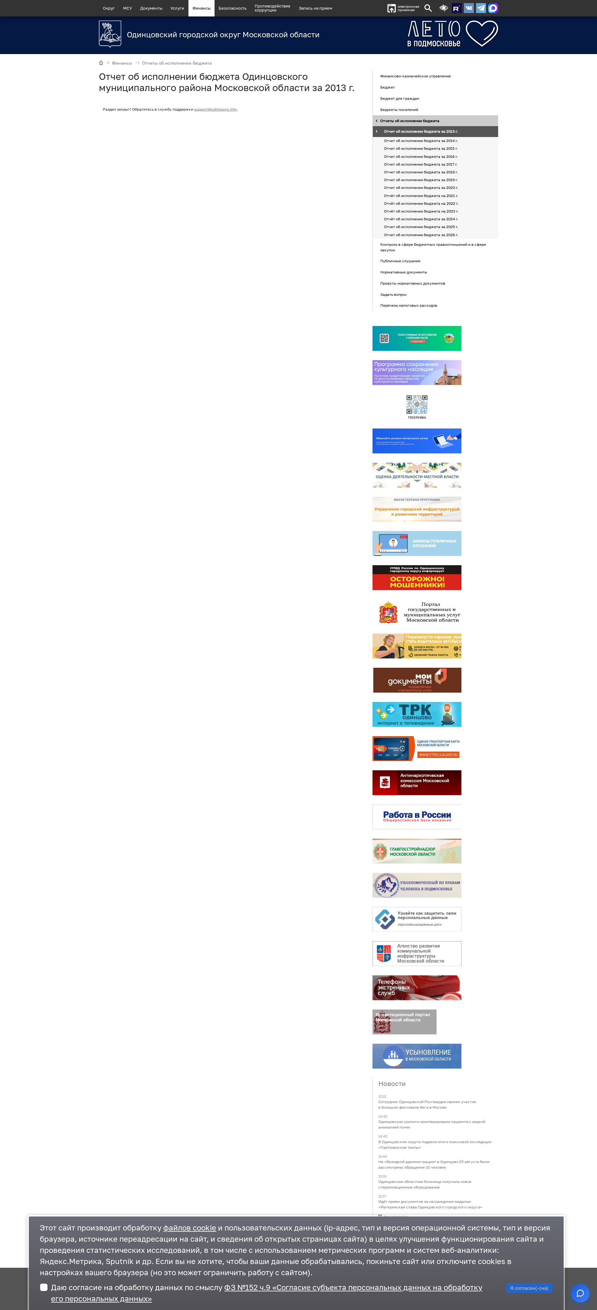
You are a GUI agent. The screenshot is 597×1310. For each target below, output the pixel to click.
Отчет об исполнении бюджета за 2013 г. (421, 131)
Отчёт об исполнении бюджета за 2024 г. (421, 219)
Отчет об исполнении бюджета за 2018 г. (421, 172)
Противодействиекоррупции (272, 7)
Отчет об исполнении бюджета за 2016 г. (421, 156)
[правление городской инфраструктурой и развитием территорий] (417, 509)
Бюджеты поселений (399, 109)
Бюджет (387, 87)
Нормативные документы (403, 272)
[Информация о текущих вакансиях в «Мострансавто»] (417, 646)
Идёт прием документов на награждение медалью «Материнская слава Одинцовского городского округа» (430, 1204)
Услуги (177, 8)
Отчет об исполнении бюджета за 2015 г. (421, 148)
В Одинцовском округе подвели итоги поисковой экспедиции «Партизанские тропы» (434, 1144)
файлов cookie (189, 1227)
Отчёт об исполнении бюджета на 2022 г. (421, 203)
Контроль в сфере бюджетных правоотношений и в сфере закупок (433, 247)
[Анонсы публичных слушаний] (417, 543)
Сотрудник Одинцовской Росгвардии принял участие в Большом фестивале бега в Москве (427, 1104)
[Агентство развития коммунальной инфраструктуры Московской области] (417, 953)
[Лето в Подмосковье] (418, 34)
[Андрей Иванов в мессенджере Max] (493, 8)
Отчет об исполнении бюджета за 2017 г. (421, 164)
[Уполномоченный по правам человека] (417, 885)
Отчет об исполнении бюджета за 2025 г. (421, 227)
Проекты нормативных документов (412, 283)
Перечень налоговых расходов (408, 305)
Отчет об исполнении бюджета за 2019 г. (421, 179)
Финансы (201, 8)
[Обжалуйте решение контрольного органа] (417, 440)
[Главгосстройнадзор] (417, 851)
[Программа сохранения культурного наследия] (417, 372)
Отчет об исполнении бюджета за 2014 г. (421, 141)
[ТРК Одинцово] (417, 714)
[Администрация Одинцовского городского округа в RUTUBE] (457, 8)
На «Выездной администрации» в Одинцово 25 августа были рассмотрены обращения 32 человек (433, 1164)
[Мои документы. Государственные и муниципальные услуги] (417, 680)
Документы (151, 8)
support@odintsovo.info (215, 109)
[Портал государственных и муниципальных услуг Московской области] (417, 611)
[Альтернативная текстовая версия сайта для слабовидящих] (444, 8)
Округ (109, 8)
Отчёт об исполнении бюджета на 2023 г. (421, 211)
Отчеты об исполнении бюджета (177, 63)
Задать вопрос (393, 294)
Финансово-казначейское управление (415, 76)
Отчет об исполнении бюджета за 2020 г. (421, 188)
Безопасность (233, 8)
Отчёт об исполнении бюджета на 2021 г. (421, 195)
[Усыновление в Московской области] (417, 1056)
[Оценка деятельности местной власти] (417, 475)
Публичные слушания (400, 261)
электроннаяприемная (408, 8)
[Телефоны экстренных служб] (417, 987)
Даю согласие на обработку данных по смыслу (266, 1293)
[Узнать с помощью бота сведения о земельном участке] (417, 338)
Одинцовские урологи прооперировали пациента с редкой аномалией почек (431, 1125)
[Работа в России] (417, 816)
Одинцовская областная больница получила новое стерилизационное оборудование (424, 1184)
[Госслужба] (417, 406)
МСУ (127, 8)
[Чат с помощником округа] (580, 1293)
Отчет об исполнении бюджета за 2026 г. (421, 234)
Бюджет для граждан (399, 98)
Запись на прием (315, 8)
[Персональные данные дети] (417, 919)
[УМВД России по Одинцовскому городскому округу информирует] (417, 577)
